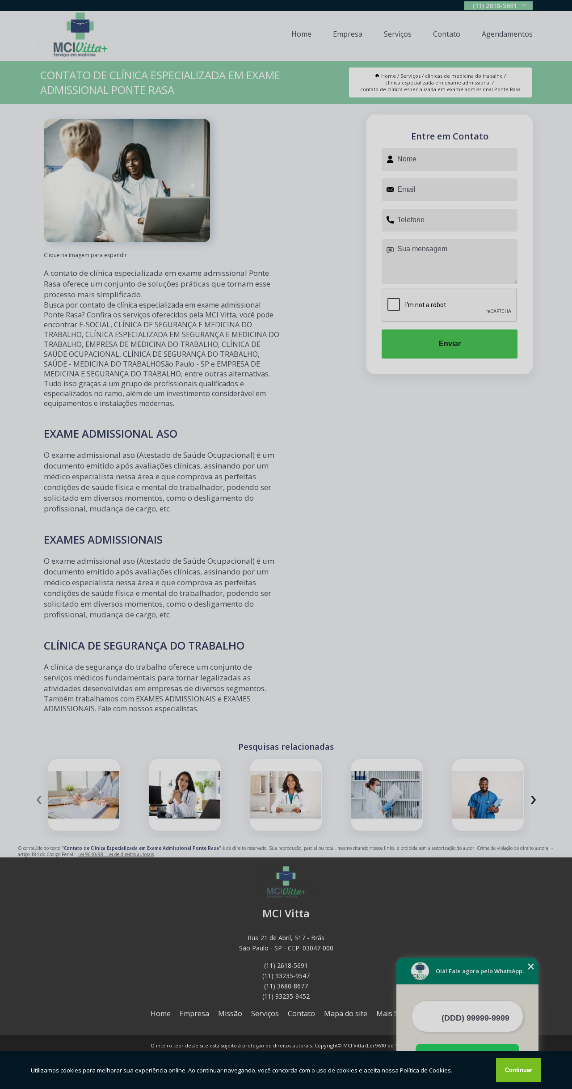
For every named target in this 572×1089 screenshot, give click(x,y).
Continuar (518, 1070)
